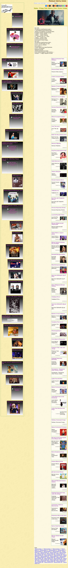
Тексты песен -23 (54, 556)
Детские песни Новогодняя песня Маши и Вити (59, 438)
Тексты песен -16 (51, 553)
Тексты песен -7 (61, 550)
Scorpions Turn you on (57, 322)
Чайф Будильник (16, 175)
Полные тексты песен (58, 1)
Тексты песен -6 (53, 550)
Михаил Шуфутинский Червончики (57, 224)
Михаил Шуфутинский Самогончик (13, 70)
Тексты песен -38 (39, 562)
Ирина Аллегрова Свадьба (59, 387)
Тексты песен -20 (58, 554)
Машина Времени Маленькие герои (13, 190)
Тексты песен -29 (48, 558)
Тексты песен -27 (60, 557)
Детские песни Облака (57, 472)
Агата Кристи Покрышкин (58, 339)
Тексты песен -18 (39, 554)
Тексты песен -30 (58, 558)
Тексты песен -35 (41, 561)
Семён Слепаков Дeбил (58, 76)
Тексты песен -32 (44, 559)
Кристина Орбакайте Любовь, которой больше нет (12, 206)
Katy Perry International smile (59, 150)
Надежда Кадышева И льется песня (13, 325)
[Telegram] (64, 6)
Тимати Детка (15, 14)
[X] (50, 6)
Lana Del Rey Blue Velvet (58, 214)
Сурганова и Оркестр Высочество (57, 505)
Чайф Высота (55, 190)
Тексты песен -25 (41, 557)
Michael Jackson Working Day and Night (58, 243)
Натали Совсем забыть (58, 179)
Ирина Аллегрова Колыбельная (14, 130)
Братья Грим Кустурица (58, 526)
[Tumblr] (59, 6)
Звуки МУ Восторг (17, 103)
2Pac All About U (16, 232)
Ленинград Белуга (56, 330)
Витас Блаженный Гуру (58, 451)
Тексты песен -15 (41, 553)
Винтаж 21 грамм (16, 349)
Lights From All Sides (57, 378)
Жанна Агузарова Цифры (58, 116)
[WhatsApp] (63, 6)
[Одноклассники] (48, 6)
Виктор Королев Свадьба (16, 270)
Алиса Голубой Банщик (16, 221)
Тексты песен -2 (47, 548)
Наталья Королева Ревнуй (59, 107)
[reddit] (55, 6)
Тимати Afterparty (56, 171)
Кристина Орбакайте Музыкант (14, 376)
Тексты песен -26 (51, 557)
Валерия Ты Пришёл (17, 386)
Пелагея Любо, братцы (58, 69)
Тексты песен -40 (58, 562)
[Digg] (53, 6)
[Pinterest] (66, 6)
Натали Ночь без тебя (17, 92)
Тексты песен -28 (39, 558)
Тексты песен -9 (47, 551)
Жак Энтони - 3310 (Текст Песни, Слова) (10, 159)
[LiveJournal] (57, 6)
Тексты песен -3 (56, 548)
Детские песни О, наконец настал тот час (12, 363)
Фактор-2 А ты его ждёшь (58, 96)
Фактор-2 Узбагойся (17, 339)
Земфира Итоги (56, 296)
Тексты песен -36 (51, 561)
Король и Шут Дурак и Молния (15, 296)
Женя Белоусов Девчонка (58, 264)
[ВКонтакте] (46, 6)
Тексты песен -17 (60, 553)
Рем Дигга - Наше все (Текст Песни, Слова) (11, 60)
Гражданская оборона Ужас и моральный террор (10, 143)
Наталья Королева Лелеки (59, 207)
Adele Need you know (57, 161)
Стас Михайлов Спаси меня (15, 260)
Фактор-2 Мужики (56, 143)
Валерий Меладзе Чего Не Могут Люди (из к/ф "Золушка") (12, 81)
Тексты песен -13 (54, 552)
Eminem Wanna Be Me (57, 461)
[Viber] (61, 6)
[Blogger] (51, 6)
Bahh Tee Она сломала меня (59, 134)
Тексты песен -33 (54, 559)
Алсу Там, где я (56, 126)
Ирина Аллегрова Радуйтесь (15, 401)
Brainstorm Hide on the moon (59, 515)
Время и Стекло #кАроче (58, 313)
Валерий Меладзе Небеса (58, 254)
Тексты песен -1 (38, 548)
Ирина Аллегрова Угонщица (59, 427)
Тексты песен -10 (56, 551)
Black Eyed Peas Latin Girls (16, 281)
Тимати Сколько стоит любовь (14, 245)
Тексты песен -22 (44, 556)
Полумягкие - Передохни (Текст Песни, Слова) (58, 370)
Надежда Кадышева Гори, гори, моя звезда (58, 493)
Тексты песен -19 (48, 554)
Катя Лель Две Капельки (16, 115)
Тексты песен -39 (48, 562)
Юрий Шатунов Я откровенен (15, 44)
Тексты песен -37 (60, 561)
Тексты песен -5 (44, 550)
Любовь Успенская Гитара (59, 420)
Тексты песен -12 (44, 552)
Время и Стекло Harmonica (59, 86)
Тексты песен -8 (38, 551)
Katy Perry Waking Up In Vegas (15, 29)
